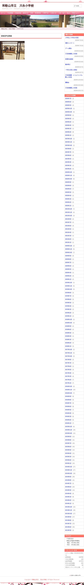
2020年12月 (68, 246)
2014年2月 (68, 500)
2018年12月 (68, 319)
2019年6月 (68, 299)
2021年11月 (68, 212)
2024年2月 (68, 132)
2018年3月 (68, 339)
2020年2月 (68, 276)
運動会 (67, 82)
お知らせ (53, 13)
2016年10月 (68, 393)
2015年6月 (68, 446)
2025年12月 (68, 108)
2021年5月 (68, 229)
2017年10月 (68, 356)
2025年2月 (68, 122)
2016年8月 (68, 400)
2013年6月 (68, 527)
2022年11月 (68, 175)
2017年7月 (68, 363)
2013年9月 (68, 517)
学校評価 (18, 13)
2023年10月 (68, 145)
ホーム (3, 13)
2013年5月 (68, 530)
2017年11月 (68, 353)
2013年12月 (68, 507)
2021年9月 (68, 219)
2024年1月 (68, 135)
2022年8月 (68, 185)
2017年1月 (68, 383)
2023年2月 (68, 169)
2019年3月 (68, 309)
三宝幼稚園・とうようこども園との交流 (73, 76)
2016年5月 (68, 410)
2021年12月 (68, 209)
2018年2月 (68, 343)
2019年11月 (68, 286)
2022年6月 (68, 189)
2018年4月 (68, 336)
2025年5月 (68, 118)
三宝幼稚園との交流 (71, 53)
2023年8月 (68, 148)
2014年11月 (68, 470)
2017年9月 (68, 359)
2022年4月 (68, 195)
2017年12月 (68, 349)
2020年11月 (68, 249)
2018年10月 (68, 323)
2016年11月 (68, 389)
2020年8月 (68, 259)
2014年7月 (68, 483)
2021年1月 (68, 242)
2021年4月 (68, 232)
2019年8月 (68, 292)
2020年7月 (68, 262)
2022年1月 (68, 205)
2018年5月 (68, 333)
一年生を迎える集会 (71, 70)
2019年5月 (68, 302)
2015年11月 (68, 430)
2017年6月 (68, 366)
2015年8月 (68, 440)
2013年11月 (68, 510)
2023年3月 (68, 165)
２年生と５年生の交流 (71, 37)
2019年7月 (68, 296)
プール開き (68, 48)
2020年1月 (68, 279)
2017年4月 (68, 373)
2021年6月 (68, 225)
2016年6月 (68, 406)
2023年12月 (68, 138)
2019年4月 (68, 306)
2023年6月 (68, 155)
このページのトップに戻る (76, 575)
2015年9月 (68, 436)
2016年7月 (68, 403)
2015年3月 (68, 456)
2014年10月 (68, 473)
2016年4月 (68, 413)
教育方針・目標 (28, 13)
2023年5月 (68, 159)
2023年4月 (68, 162)
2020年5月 (68, 269)
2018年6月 (68, 329)
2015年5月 (68, 450)
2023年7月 (68, 152)
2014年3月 (68, 497)
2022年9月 (68, 182)
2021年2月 (68, 239)
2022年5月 (68, 192)
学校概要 (10, 13)
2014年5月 (68, 490)
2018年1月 (68, 346)
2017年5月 (68, 369)
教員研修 (38, 13)
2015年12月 (68, 426)
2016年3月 (68, 416)
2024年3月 (68, 128)
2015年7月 (68, 443)
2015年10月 (68, 433)
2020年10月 (68, 252)
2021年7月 (68, 222)
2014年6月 (68, 487)
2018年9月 (68, 326)
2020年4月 (68, 272)
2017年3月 (68, 376)
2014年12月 (68, 466)
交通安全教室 (69, 59)
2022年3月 (68, 199)
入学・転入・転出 (64, 13)
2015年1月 (68, 463)
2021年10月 (68, 215)
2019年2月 (68, 313)
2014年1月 (68, 503)
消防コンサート (69, 43)
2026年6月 (68, 102)
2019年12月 (68, 282)
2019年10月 (68, 289)
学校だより (75, 13)
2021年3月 (68, 235)
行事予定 (46, 13)
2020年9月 (68, 256)
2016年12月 (68, 386)
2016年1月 (68, 423)
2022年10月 (68, 179)
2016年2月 (68, 420)
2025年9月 (68, 115)
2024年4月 (68, 125)
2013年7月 (68, 523)
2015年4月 (68, 453)
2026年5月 (68, 105)
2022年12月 (68, 172)
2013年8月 (68, 520)
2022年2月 (68, 202)
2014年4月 (68, 493)
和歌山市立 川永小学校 (18, 5)
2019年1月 (68, 316)
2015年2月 (68, 460)
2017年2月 (68, 379)
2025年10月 (68, 112)
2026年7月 (68, 98)
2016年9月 (68, 396)
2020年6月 (68, 266)
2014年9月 (68, 476)
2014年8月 (68, 480)
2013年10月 (68, 513)
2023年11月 (68, 142)
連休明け (67, 64)
